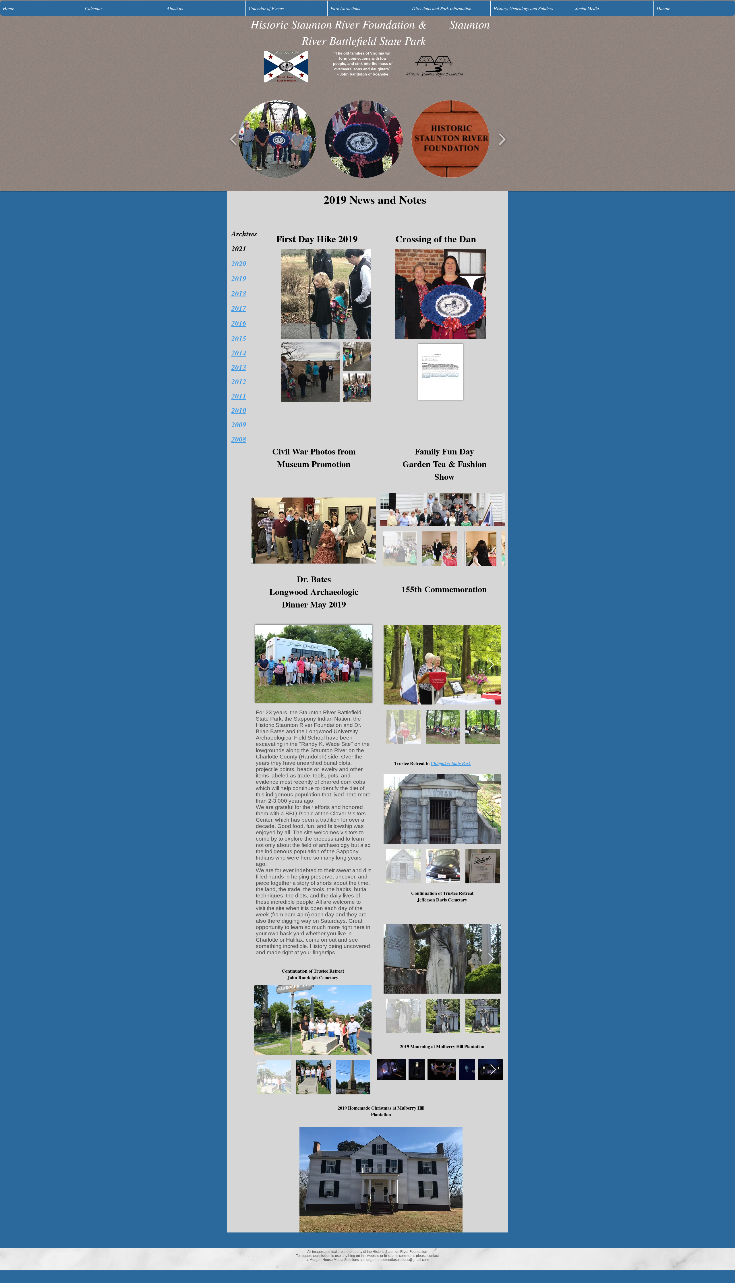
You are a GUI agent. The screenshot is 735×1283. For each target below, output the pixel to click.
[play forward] (502, 139)
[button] (277, 139)
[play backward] (233, 139)
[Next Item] (495, 509)
